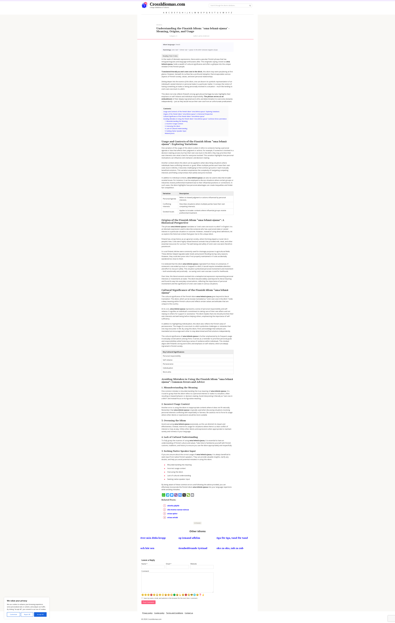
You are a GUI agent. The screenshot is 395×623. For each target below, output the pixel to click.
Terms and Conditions (174, 613)
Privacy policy (147, 613)
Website (193, 564)
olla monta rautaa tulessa (178, 510)
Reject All (27, 614)
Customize (13, 614)
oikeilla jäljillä (173, 506)
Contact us (189, 613)
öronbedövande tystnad (192, 548)
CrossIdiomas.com (167, 4)
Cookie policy (159, 613)
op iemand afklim (189, 537)
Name (144, 564)
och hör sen (147, 548)
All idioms (159, 25)
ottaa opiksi (172, 513)
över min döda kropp (153, 537)
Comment (145, 571)
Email (168, 564)
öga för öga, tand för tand (232, 537)
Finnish (198, 523)
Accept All (40, 614)
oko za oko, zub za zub (230, 548)
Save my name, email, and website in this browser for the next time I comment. (171, 598)
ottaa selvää (172, 517)
